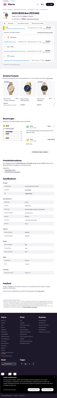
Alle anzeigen (49, 78)
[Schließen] (54, 377)
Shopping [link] (10, 9)
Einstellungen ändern (9, 389)
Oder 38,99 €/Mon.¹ (46, 42)
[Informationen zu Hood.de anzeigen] (4, 56)
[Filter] (4, 23)
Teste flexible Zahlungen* (33, 19)
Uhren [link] (36, 9)
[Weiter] (51, 92)
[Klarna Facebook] (22, 364)
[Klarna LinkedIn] (25, 364)
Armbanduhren (28, 193)
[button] (42, 4)
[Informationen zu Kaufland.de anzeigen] (4, 37)
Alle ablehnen (34, 389)
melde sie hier (40, 291)
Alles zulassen (47, 389)
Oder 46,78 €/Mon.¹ (47, 28)
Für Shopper (6, 1)
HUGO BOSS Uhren (10, 170)
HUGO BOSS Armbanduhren (12, 172)
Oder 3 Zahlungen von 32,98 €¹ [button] (10, 105)
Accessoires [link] (31, 9)
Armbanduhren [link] (43, 9)
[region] (28, 384)
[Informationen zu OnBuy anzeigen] (4, 46)
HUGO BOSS (28, 190)
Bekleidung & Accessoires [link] (20, 9)
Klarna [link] (4, 9)
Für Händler (12, 1)
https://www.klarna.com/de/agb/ (30, 307)
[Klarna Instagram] (33, 364)
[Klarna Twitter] (29, 364)
